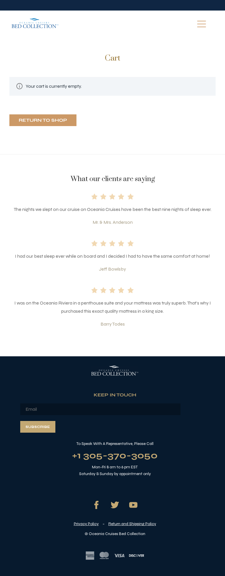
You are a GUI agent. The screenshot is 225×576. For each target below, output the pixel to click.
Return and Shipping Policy (132, 523)
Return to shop (43, 120)
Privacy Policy (86, 523)
